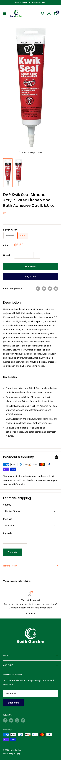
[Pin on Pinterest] (44, 288)
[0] (55, 13)
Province (7, 519)
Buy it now (30, 276)
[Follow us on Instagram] (17, 720)
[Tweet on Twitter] (50, 288)
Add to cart (30, 266)
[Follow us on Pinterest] (23, 720)
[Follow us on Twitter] (11, 720)
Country (7, 504)
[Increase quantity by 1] (36, 255)
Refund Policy (10, 565)
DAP (5, 213)
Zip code (7, 533)
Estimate (12, 552)
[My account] (49, 13)
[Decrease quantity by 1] (17, 255)
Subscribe (13, 702)
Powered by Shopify (11, 753)
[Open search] (43, 13)
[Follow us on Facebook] (5, 720)
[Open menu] (4, 13)
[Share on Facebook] (38, 288)
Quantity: (7, 255)
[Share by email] (55, 288)
